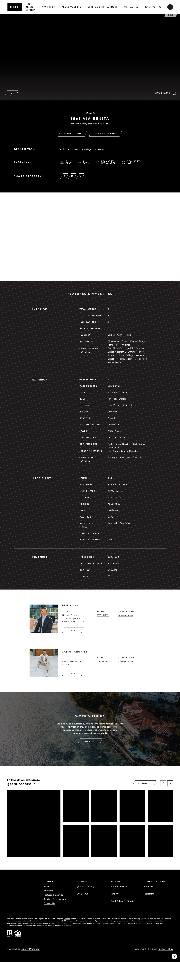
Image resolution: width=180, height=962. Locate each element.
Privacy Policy (165, 948)
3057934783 (103, 615)
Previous (9, 93)
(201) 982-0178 (104, 661)
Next (14, 93)
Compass (67, 919)
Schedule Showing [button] (105, 134)
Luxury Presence (30, 948)
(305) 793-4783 (153, 7)
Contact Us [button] (131, 7)
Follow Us (144, 783)
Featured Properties (53, 895)
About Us (48, 890)
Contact (73, 630)
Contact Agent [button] (72, 134)
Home (47, 886)
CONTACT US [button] (90, 741)
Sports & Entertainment (102, 7)
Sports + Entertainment (55, 899)
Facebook (149, 886)
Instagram (149, 893)
